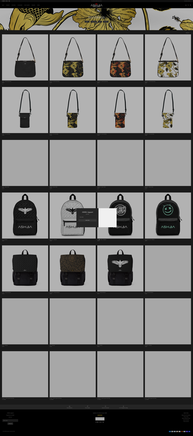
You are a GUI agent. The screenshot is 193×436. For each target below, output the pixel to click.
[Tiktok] (89, 223)
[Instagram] (86, 223)
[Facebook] (85, 223)
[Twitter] (83, 223)
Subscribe (87, 220)
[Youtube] (88, 223)
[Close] (115, 209)
